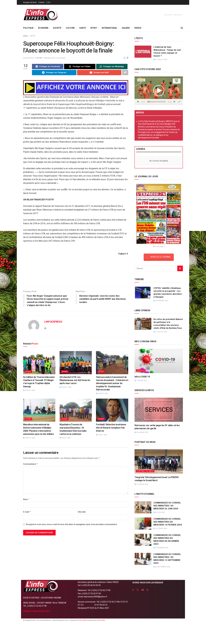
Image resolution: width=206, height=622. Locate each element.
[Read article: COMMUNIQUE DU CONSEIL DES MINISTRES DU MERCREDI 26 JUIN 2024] (143, 507)
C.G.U (48, 2)
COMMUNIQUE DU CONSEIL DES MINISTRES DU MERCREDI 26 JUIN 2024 (167, 505)
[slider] (156, 101)
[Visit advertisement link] (75, 87)
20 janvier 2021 (142, 432)
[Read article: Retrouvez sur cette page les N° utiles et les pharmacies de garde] (159, 410)
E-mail (27, 511)
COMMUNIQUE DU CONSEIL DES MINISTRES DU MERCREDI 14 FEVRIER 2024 (167, 522)
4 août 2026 (102, 435)
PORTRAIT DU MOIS (145, 471)
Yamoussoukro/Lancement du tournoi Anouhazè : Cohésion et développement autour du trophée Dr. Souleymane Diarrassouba (112, 383)
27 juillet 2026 (161, 59)
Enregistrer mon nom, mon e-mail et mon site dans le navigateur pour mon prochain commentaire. (71, 524)
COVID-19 (141, 370)
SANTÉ (82, 28)
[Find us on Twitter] (137, 590)
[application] (159, 90)
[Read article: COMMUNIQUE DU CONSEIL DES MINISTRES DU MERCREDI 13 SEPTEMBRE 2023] (143, 559)
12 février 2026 (142, 484)
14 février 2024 (161, 528)
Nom (26, 499)
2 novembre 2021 (161, 301)
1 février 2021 (141, 380)
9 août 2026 (65, 438)
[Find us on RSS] (147, 590)
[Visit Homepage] (40, 14)
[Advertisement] (76, 275)
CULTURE (70, 28)
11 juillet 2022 (161, 332)
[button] (158, 90)
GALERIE (126, 28)
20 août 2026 (66, 387)
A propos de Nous (30, 2)
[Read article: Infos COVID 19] (159, 361)
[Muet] (174, 101)
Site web (81, 512)
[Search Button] (182, 27)
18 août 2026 (29, 438)
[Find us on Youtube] (143, 590)
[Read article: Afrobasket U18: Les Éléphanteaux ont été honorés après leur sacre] (76, 362)
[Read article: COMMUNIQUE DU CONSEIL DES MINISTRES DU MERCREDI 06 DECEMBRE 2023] (143, 540)
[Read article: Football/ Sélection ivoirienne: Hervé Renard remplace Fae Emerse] (112, 410)
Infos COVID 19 (142, 376)
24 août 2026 (29, 390)
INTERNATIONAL (109, 28)
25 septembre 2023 (162, 567)
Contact (41, 2)
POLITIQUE (28, 28)
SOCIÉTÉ (57, 28)
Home (25, 36)
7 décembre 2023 (161, 548)
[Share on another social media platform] (125, 72)
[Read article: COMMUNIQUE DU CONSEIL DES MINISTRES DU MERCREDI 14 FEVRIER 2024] (143, 523)
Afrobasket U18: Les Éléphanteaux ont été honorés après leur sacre (75, 380)
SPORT (93, 28)
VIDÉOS (137, 28)
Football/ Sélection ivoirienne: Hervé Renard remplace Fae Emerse (111, 427)
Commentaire (30, 464)
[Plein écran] (179, 101)
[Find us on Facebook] (133, 590)
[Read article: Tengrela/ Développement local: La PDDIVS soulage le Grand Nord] (159, 461)
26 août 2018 (28, 58)
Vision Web (82, 620)
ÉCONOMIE (43, 28)
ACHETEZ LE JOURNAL (161, 257)
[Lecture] (138, 101)
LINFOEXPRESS (53, 321)
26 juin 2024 (160, 512)
